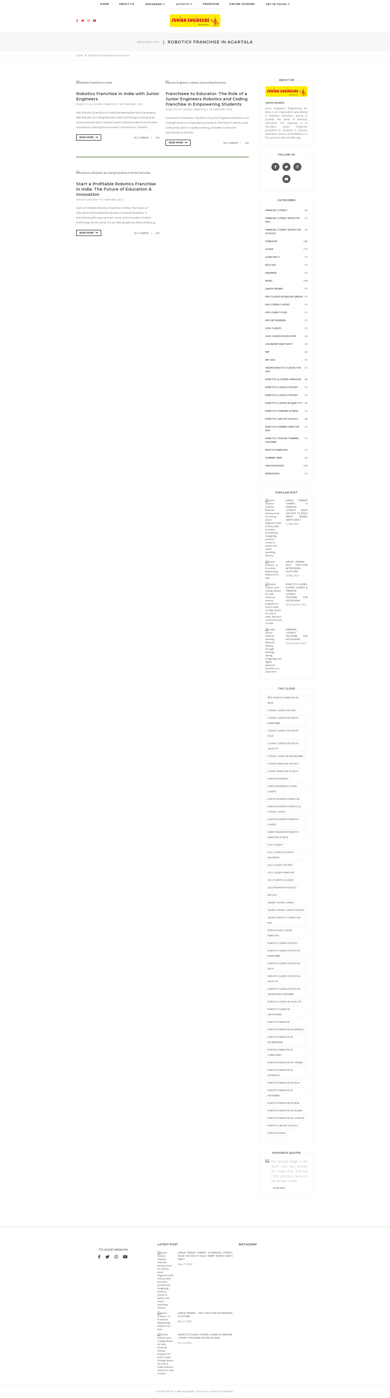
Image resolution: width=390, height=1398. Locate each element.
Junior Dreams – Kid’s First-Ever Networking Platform (297, 566)
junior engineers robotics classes (283, 822)
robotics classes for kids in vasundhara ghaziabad (284, 991)
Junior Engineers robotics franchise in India (283, 835)
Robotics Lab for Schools (281, 418)
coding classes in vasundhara (285, 756)
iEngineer (270, 272)
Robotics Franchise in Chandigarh (280, 1052)
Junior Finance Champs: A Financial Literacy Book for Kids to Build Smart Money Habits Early (297, 510)
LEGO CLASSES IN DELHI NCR (280, 336)
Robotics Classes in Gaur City (283, 402)
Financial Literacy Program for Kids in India (297, 634)
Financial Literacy (276, 210)
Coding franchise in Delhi (283, 771)
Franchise (211, 3)
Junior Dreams (274, 288)
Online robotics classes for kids (284, 920)
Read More (86, 137)
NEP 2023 (270, 359)
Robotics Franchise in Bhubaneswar (280, 1040)
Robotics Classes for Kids (281, 387)
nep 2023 (272, 895)
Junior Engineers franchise (284, 799)
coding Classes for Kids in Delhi (283, 733)
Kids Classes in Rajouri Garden (284, 296)
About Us (126, 3)
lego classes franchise (281, 872)
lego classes (275, 844)
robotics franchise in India (283, 1103)
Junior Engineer (274, 102)
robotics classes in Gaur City (284, 1001)
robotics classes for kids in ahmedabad (284, 953)
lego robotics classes (281, 880)
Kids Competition (276, 312)
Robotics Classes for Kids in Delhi (284, 966)
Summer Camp (273, 457)
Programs (153, 4)
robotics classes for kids (282, 943)
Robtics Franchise (276, 449)
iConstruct (272, 256)
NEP (267, 351)
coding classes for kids (282, 710)
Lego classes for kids (280, 865)
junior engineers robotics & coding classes (284, 809)
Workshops (272, 473)
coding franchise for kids (283, 763)
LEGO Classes (273, 328)
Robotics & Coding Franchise (96, 104)
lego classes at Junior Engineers (281, 855)
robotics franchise (279, 1022)
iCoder (269, 249)
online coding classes (281, 902)
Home (104, 3)
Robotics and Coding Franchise (280, 933)
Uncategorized (87, 199)
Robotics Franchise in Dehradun (280, 1073)
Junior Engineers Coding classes (282, 789)
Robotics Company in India (281, 410)
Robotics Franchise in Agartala (285, 1029)
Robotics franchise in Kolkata (285, 1110)
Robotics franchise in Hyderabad (280, 1093)
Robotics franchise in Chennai (285, 1062)
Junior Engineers (278, 778)
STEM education (277, 1133)
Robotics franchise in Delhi (284, 1082)
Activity (183, 4)
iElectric (270, 264)
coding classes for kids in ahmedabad (283, 720)
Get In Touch (276, 4)
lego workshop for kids (282, 887)
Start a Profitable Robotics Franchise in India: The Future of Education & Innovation (116, 189)
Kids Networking (275, 320)
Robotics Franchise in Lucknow (286, 1118)
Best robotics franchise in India (283, 700)
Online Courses (242, 3)
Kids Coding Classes (277, 304)
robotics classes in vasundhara (279, 1012)
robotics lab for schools (283, 1125)
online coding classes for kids (286, 910)
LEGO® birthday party (279, 343)
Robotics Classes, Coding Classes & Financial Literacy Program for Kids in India (205, 1336)
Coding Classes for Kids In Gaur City (283, 746)
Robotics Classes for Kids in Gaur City (284, 979)
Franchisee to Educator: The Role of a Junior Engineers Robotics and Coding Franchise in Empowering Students (207, 99)
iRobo (268, 280)
